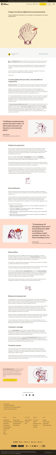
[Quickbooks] (33, 442)
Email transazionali (6, 425)
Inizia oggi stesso (45, 1)
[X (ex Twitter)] (29, 445)
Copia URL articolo (44, 53)
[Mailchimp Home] (5, 4)
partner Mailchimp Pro (28, 270)
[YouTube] (35, 445)
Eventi (26, 423)
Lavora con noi (35, 425)
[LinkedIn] (33, 445)
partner (29, 106)
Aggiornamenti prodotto (7, 421)
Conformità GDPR (6, 428)
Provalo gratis (43, 4)
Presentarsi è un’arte (12, 84)
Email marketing (6, 423)
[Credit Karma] (27, 442)
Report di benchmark (35, 256)
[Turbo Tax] (21, 442)
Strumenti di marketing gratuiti (18, 421)
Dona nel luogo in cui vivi (37, 423)
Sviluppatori (27, 421)
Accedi (49, 4)
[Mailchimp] (40, 442)
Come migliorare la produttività (9, 405)
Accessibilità (35, 426)
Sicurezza (4, 430)
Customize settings (48, 452)
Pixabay (17, 208)
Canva (11, 214)
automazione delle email (32, 337)
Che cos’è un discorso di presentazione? (10, 408)
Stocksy (11, 205)
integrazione (24, 338)
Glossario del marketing (17, 423)
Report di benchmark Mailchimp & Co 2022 (19, 104)
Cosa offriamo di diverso (7, 426)
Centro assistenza (46, 423)
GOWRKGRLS (40, 156)
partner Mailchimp (27, 156)
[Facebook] (27, 445)
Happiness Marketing (42, 270)
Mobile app (5, 433)
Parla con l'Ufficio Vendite (47, 425)
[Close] (54, 452)
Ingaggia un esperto (46, 421)
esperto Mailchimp (16, 330)
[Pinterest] (37, 445)
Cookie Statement (18, 453)
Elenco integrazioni (16, 425)
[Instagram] (31, 445)
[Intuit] (15, 442)
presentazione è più (16, 61)
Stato (4, 432)
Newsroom (35, 421)
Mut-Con (44, 106)
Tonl (10, 211)
